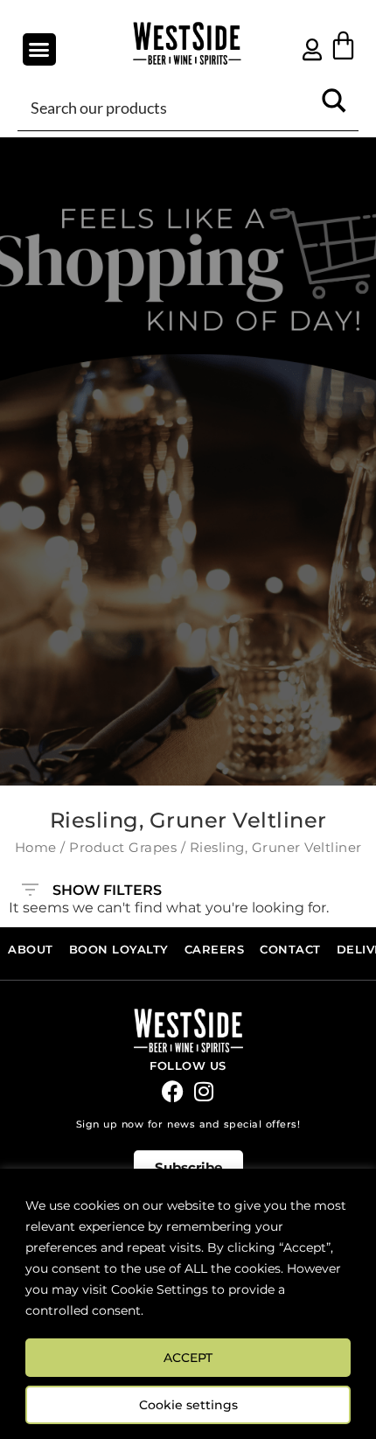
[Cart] (343, 45)
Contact (290, 949)
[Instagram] (203, 1091)
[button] (39, 49)
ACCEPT (188, 1358)
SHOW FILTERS (107, 886)
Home (36, 848)
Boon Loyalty (119, 949)
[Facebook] (173, 1091)
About (30, 949)
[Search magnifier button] (334, 107)
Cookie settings (188, 1405)
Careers (215, 949)
